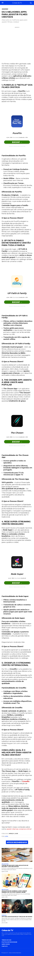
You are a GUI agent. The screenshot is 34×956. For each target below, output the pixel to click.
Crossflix (25, 781)
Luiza (6, 836)
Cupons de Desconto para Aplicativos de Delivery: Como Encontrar (15, 866)
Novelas (4, 915)
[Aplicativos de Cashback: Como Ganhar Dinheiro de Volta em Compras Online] (17, 880)
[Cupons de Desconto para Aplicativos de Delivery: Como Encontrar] (17, 855)
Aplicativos (5, 9)
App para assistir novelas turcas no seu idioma (17, 916)
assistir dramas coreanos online (19, 829)
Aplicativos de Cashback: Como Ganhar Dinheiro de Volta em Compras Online (14, 891)
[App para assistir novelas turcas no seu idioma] (17, 906)
